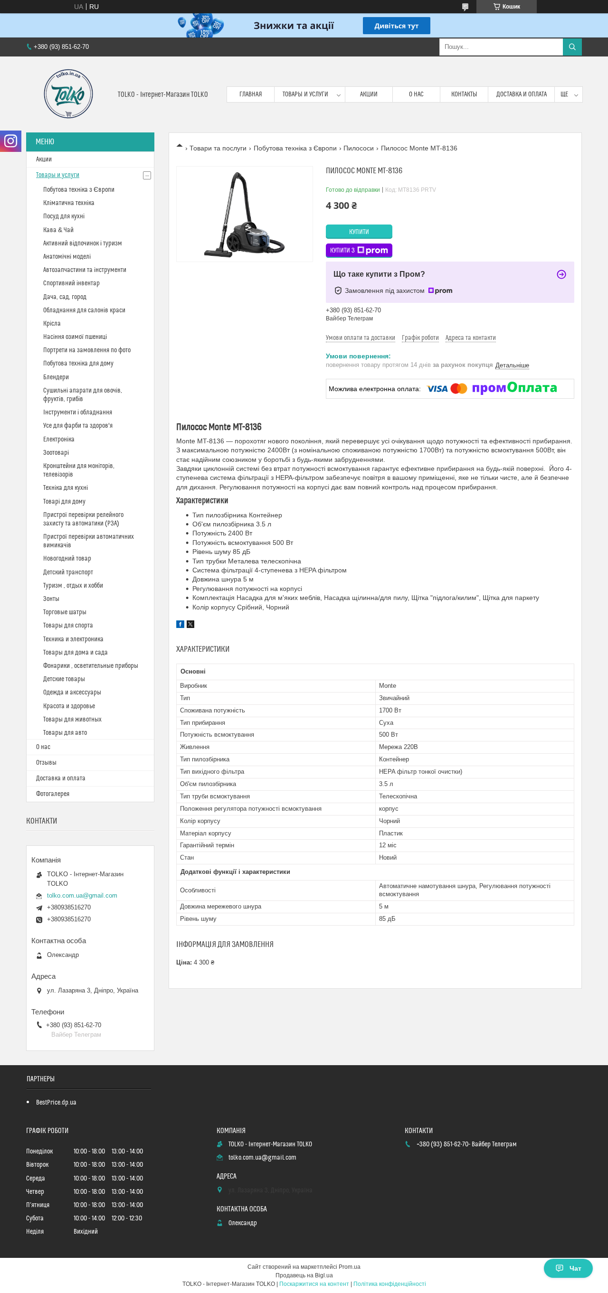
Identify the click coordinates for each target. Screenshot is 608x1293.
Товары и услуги (305, 94)
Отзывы (46, 763)
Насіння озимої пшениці (75, 337)
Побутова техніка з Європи (295, 148)
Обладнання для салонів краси (84, 310)
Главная (250, 94)
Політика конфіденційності (389, 1284)
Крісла (52, 324)
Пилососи (358, 148)
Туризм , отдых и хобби (73, 586)
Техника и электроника (73, 639)
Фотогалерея (52, 794)
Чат (575, 1268)
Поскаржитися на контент (314, 1284)
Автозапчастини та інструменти (84, 270)
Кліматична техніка (69, 203)
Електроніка (59, 439)
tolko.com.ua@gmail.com (82, 895)
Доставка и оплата (521, 94)
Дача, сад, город (64, 297)
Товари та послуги (218, 148)
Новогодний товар (67, 558)
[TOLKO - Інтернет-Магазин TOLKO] (68, 94)
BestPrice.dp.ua (56, 1102)
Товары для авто (65, 733)
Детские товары (64, 679)
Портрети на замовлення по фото (87, 350)
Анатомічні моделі (67, 257)
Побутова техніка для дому (78, 363)
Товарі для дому (64, 502)
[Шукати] (572, 47)
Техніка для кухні (65, 488)
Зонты (51, 599)
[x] (190, 625)
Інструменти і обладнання (77, 412)
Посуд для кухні (64, 216)
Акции (369, 94)
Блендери (56, 377)
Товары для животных (72, 719)
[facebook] (180, 625)
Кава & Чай (58, 230)
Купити (359, 232)
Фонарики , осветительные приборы (90, 666)
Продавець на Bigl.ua (304, 1275)
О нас (416, 94)
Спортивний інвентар (71, 283)
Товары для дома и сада (75, 652)
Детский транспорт (68, 572)
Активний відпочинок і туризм (82, 243)
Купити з (342, 250)
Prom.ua (350, 1267)
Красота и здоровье (69, 706)
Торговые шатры (64, 612)
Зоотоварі (56, 453)
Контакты (464, 94)
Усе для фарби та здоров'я (78, 426)
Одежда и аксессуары (72, 692)
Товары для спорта (68, 625)
